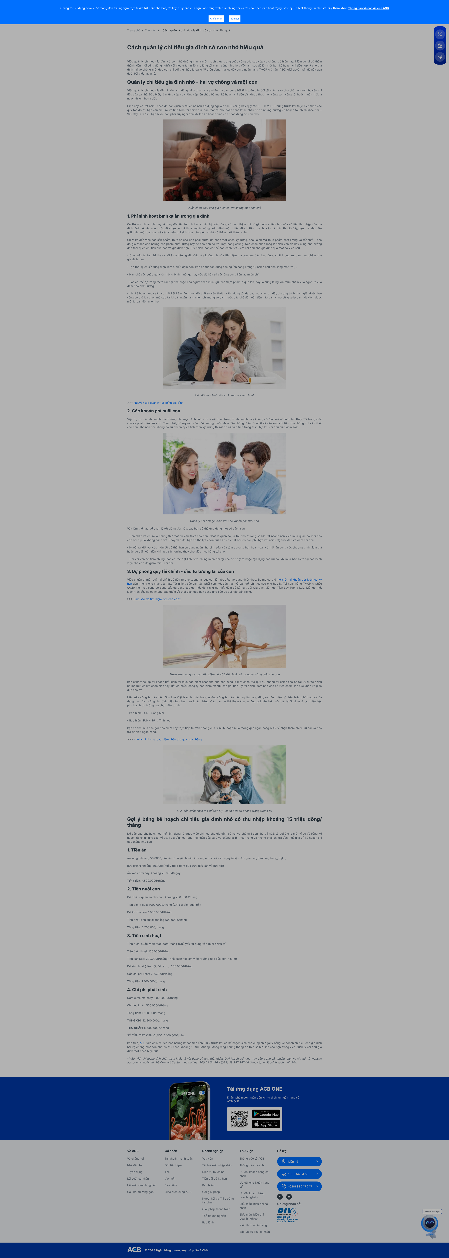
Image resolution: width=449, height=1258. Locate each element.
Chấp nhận (216, 18)
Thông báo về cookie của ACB (368, 8)
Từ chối (235, 18)
